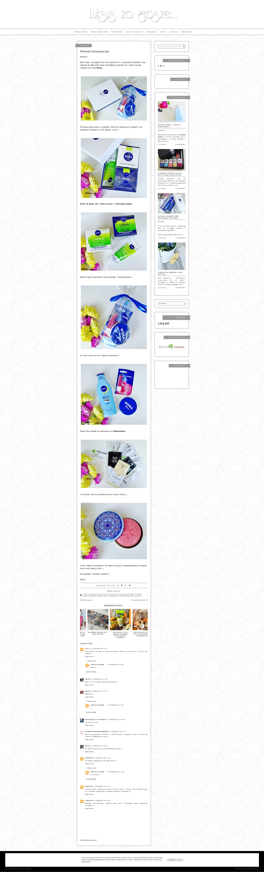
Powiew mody (117, 32)
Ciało (85, 595)
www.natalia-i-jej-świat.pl (96, 719)
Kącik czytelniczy (135, 32)
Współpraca (186, 32)
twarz (138, 595)
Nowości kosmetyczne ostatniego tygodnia (168, 217)
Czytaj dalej (162, 144)
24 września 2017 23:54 (115, 772)
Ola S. (87, 648)
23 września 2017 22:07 (98, 648)
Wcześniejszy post (138, 600)
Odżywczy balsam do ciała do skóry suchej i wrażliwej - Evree (118, 634)
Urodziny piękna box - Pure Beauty (141, 633)
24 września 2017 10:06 (116, 719)
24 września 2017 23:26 (102, 758)
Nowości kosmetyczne (98, 595)
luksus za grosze (97, 664)
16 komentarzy (180, 144)
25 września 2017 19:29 (101, 800)
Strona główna (81, 32)
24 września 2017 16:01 (99, 746)
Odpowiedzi (91, 661)
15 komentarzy (180, 188)
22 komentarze (180, 238)
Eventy (163, 32)
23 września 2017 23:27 (99, 691)
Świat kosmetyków (99, 32)
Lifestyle (174, 32)
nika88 (87, 691)
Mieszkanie (152, 32)
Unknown (89, 758)
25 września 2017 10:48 (101, 786)
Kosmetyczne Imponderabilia (97, 731)
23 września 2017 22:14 (99, 679)
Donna (87, 679)
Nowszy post (87, 600)
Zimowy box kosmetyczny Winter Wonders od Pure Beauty (95, 634)
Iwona (87, 746)
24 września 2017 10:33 (117, 731)
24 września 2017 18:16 (115, 664)
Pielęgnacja (113, 595)
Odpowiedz (89, 656)
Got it (180, 859)
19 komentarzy (180, 287)
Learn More (171, 859)
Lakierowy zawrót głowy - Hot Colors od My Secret (170, 174)
